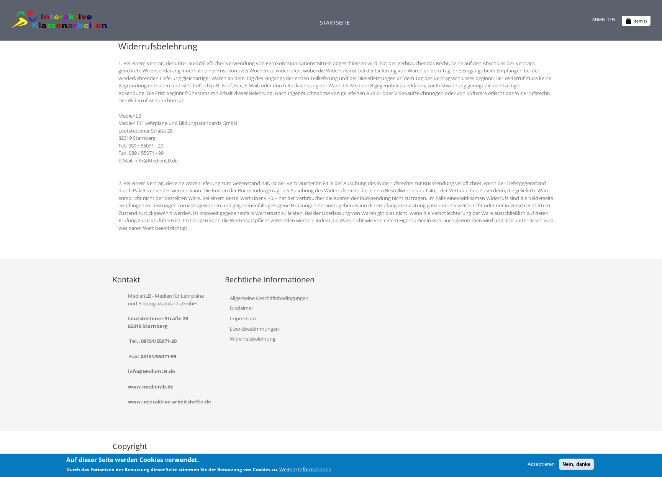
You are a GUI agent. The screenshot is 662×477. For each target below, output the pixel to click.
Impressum (243, 318)
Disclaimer (241, 308)
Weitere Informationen (305, 469)
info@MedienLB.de (151, 371)
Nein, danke (576, 464)
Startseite (335, 22)
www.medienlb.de (151, 386)
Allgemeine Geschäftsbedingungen (269, 298)
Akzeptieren (541, 464)
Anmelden (603, 19)
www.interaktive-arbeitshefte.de (169, 401)
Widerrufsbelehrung (252, 338)
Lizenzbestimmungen (254, 328)
